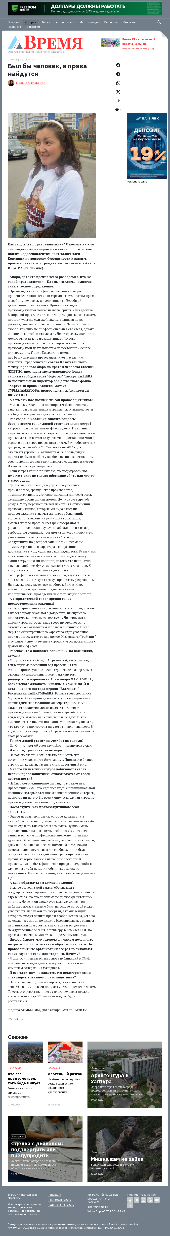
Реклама (129, 22)
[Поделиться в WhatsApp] (118, 83)
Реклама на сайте (137, 181)
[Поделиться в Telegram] (118, 74)
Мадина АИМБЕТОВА (30, 83)
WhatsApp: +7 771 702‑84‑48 (106, 1211)
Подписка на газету (61, 1204)
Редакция (111, 22)
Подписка (14, 27)
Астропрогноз (65, 22)
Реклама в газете (59, 1199)
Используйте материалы (24, 1204)
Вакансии (33, 27)
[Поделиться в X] (118, 92)
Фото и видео (89, 22)
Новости (13, 22)
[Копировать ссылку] (118, 101)
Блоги (46, 22)
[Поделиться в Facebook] (118, 65)
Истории (30, 22)
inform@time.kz (97, 1207)
